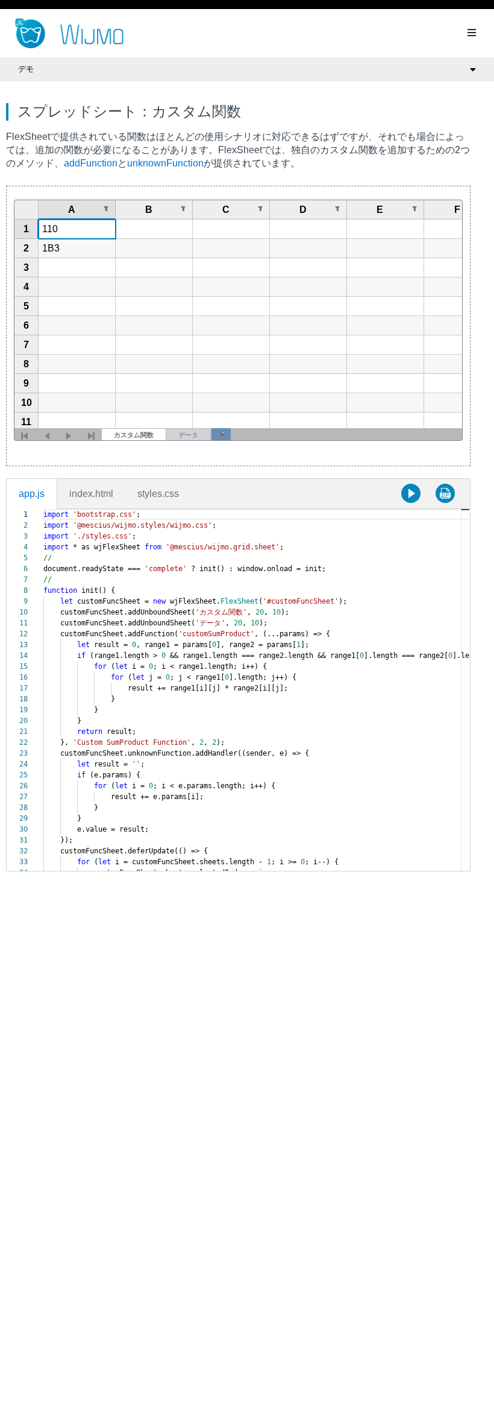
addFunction (90, 163)
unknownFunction (165, 163)
